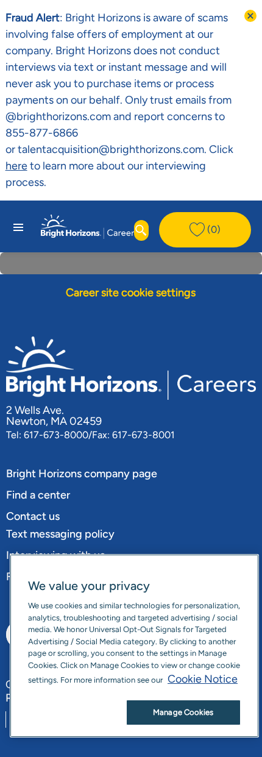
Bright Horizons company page (81, 473)
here (16, 165)
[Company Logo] (89, 225)
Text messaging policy (60, 534)
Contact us (33, 516)
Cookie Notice (203, 679)
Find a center (38, 495)
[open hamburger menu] (18, 226)
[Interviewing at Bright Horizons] (28, 165)
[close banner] (250, 16)
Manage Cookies (183, 712)
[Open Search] (141, 230)
